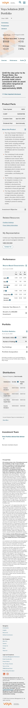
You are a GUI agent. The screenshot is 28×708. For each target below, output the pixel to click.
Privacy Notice (6, 661)
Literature (4, 28)
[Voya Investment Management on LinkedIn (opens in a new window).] (4, 674)
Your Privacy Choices (8, 663)
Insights (4, 630)
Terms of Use (6, 666)
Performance (13, 60)
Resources (5, 632)
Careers (5, 643)
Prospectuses (5, 26)
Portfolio (22, 60)
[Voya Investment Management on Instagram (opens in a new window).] (7, 674)
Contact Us (7, 247)
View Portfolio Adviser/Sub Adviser (13, 437)
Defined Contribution (8, 635)
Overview (4, 60)
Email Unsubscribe (7, 659)
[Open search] (20, 2)
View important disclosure (12, 94)
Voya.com (5, 650)
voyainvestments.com (8, 689)
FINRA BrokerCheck (7, 668)
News (4, 648)
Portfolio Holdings (8, 222)
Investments (6, 628)
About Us (5, 641)
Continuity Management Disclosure (11, 656)
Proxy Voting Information (10, 225)
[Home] (9, 5)
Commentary (4, 23)
